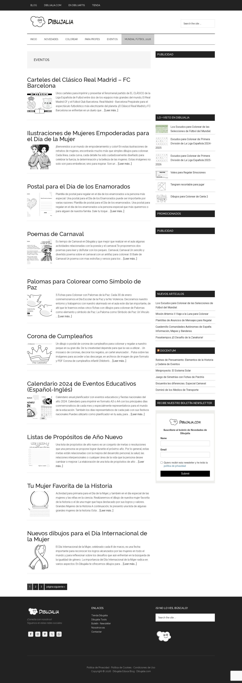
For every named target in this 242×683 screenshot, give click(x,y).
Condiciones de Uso (144, 667)
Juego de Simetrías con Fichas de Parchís (180, 377)
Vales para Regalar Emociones (188, 172)
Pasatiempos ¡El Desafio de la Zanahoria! (179, 337)
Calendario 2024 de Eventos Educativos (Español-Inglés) (81, 386)
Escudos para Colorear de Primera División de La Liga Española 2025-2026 (183, 160)
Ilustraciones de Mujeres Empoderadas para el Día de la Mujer (88, 136)
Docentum (168, 350)
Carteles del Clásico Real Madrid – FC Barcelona (78, 82)
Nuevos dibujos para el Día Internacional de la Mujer (87, 536)
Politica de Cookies (121, 667)
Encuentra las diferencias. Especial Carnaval (181, 383)
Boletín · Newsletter (101, 623)
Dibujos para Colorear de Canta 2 (189, 196)
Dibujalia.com (143, 671)
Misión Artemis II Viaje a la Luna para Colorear (182, 313)
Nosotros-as (98, 627)
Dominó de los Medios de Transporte (177, 389)
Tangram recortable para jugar (187, 184)
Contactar (96, 631)
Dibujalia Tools (99, 619)
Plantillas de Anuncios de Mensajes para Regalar (184, 320)
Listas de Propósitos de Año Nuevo (74, 436)
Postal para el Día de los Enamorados (78, 186)
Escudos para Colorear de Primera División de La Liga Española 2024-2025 (183, 143)
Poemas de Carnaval (55, 233)
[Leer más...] (111, 110)
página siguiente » (55, 587)
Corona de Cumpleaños (60, 336)
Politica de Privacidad (98, 667)
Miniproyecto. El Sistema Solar (173, 370)
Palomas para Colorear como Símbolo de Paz (84, 284)
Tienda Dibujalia (99, 615)
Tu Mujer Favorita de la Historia (69, 485)
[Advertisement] (185, 85)
